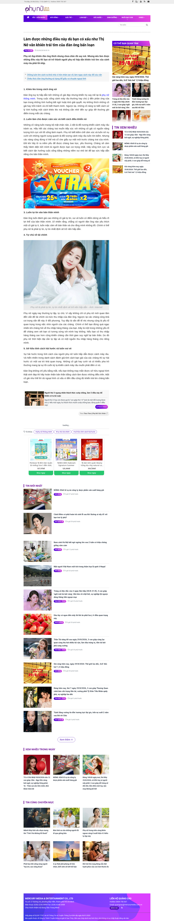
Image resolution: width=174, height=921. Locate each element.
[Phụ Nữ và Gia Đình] (38, 9)
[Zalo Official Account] (137, 1)
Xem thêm (102, 407)
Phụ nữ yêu (28, 50)
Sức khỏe (97, 17)
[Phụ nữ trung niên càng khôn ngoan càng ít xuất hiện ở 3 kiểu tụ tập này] (96, 818)
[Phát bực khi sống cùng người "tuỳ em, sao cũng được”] (37, 851)
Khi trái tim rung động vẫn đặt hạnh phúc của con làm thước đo (96, 865)
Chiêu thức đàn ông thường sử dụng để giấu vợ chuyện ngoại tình (56, 78)
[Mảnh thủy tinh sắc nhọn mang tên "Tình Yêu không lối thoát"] (37, 818)
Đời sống (54, 17)
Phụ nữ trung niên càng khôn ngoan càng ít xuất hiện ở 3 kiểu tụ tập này (95, 833)
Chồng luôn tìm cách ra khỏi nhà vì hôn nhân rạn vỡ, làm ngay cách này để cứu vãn (64, 75)
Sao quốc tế (59, 521)
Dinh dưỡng (112, 17)
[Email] (149, 1)
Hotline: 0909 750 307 (58, 2)
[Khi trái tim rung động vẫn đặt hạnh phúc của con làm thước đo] (96, 851)
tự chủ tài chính (63, 432)
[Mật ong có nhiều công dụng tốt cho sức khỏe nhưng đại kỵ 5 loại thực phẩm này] (141, 117)
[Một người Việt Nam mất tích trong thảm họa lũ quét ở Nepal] (38, 575)
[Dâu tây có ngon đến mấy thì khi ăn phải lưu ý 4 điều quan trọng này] (38, 624)
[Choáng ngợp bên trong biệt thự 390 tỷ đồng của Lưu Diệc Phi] (121, 117)
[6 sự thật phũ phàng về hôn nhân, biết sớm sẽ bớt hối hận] (66, 851)
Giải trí (68, 17)
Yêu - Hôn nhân (38, 17)
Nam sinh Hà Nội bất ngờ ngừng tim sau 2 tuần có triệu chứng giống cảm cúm (80, 544)
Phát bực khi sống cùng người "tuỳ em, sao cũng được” (35, 865)
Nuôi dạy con (127, 17)
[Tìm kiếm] (147, 25)
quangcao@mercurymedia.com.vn (128, 905)
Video (141, 17)
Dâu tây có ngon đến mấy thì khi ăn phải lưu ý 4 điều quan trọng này (81, 616)
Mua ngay (41, 473)
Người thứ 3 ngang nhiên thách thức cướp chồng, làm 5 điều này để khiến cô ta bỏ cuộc (73, 394)
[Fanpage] (133, 1)
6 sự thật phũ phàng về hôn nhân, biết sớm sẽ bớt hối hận (65, 865)
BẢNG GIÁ (114, 908)
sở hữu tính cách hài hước (85, 432)
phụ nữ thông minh (44, 432)
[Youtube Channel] (141, 1)
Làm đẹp (83, 17)
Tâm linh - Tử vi (60, 601)
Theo (93, 413)
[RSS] (145, 1)
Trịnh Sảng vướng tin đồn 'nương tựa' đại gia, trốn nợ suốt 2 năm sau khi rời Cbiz (81, 714)
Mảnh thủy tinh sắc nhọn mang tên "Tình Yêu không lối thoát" (36, 831)
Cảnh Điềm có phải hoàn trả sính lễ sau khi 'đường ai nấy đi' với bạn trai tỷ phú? (80, 516)
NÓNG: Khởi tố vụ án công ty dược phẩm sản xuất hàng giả (79, 490)
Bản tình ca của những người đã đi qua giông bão (66, 831)
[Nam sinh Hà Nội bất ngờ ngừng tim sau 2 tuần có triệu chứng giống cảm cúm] (38, 551)
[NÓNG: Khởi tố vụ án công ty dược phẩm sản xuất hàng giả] (38, 499)
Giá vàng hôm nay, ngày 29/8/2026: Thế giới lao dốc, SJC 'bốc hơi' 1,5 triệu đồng (80, 665)
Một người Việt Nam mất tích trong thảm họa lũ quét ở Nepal (79, 566)
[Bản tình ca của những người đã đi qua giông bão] (66, 818)
